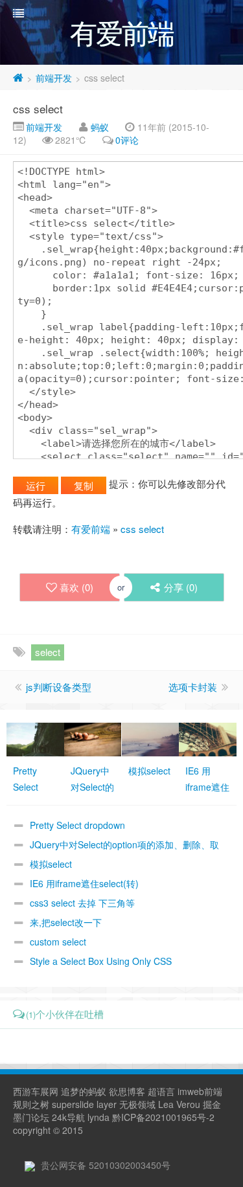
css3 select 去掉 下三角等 (82, 902)
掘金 (212, 1104)
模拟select (51, 863)
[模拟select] (150, 738)
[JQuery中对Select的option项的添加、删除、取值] (93, 738)
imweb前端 (200, 1091)
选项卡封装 (192, 687)
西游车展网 (35, 1091)
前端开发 (54, 77)
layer (107, 1104)
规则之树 (31, 1104)
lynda (98, 1117)
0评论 (127, 139)
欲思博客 (127, 1091)
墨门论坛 (31, 1117)
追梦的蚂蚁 (83, 1091)
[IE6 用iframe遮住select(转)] (208, 738)
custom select (58, 941)
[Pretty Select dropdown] (35, 738)
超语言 (161, 1091)
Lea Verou (179, 1104)
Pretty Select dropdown (77, 825)
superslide (73, 1104)
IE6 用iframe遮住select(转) (84, 883)
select (47, 652)
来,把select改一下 (66, 922)
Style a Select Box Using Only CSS (101, 961)
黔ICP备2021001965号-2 (163, 1117)
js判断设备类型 (58, 687)
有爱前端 (90, 529)
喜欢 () (76, 587)
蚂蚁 (100, 126)
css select (38, 108)
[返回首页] (18, 77)
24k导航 (68, 1117)
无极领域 (137, 1104)
